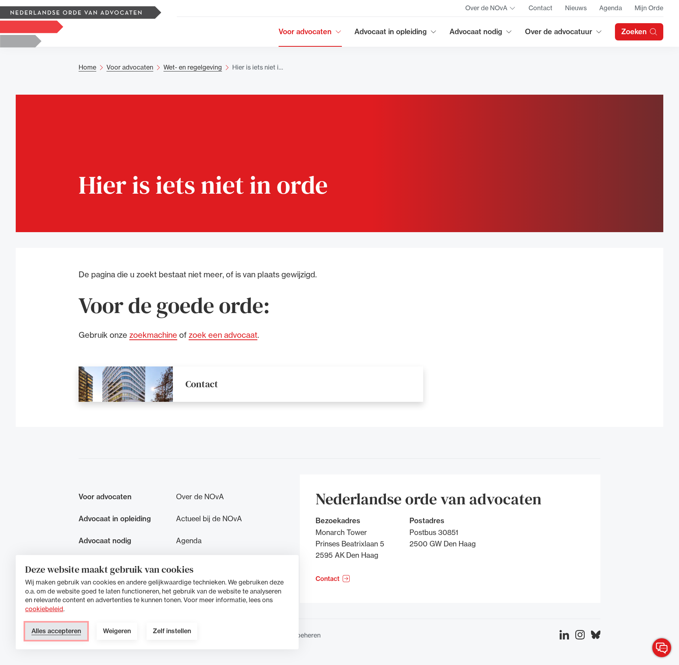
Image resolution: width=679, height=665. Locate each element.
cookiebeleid (44, 609)
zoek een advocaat (223, 335)
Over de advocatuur (559, 34)
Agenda (610, 8)
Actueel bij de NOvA (209, 518)
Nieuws (576, 8)
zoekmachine (153, 335)
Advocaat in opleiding (390, 34)
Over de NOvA (490, 10)
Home (87, 67)
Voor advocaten (310, 34)
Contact (540, 8)
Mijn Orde (649, 8)
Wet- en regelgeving (192, 67)
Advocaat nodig (481, 34)
